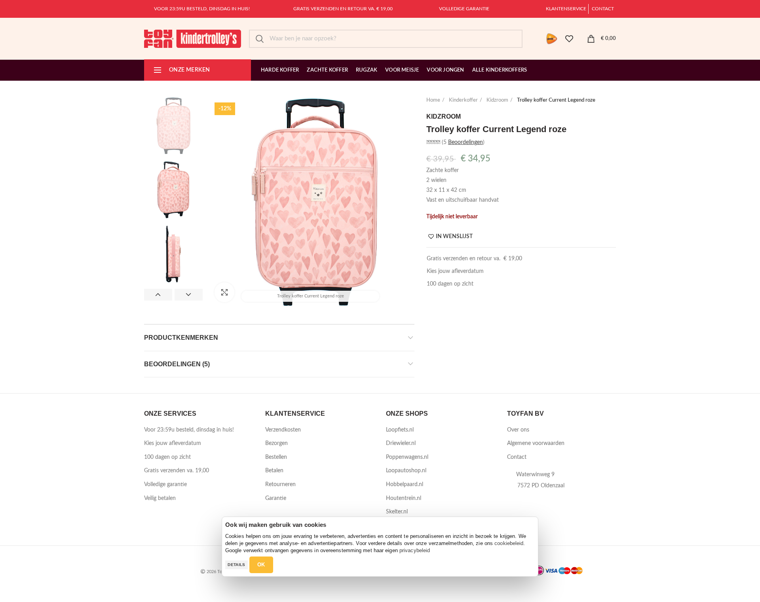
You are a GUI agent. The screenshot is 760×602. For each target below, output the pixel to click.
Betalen (274, 470)
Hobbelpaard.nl (404, 484)
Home (433, 100)
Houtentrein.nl (403, 498)
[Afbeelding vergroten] (224, 292)
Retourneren (280, 484)
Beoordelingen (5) (177, 364)
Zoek (260, 39)
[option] (173, 126)
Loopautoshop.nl (406, 470)
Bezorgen (276, 443)
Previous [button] (158, 295)
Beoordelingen (465, 142)
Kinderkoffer (463, 100)
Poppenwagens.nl (407, 457)
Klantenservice (566, 8)
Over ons (518, 430)
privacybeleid (414, 550)
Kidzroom (497, 100)
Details (236, 564)
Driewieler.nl (401, 443)
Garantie (275, 498)
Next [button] (189, 295)
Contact (603, 8)
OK (261, 565)
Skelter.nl (397, 512)
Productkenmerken (181, 337)
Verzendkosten (283, 430)
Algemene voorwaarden (535, 443)
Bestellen (276, 457)
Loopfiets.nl (400, 430)
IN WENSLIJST (454, 236)
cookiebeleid (508, 543)
